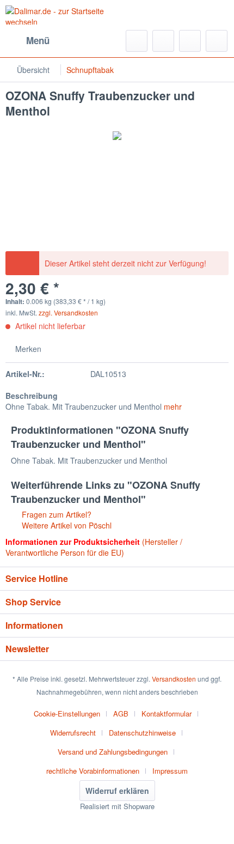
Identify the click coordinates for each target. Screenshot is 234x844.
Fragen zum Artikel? (55, 514)
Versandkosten (174, 678)
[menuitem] (27, 41)
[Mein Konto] (190, 41)
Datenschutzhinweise (142, 732)
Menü (38, 40)
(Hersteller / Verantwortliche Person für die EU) (93, 547)
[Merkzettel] (163, 41)
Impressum (170, 771)
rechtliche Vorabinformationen (92, 771)
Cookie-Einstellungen (67, 713)
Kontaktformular (166, 713)
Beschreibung (31, 395)
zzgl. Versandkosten (68, 312)
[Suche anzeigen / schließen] (136, 41)
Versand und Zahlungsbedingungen (113, 751)
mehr (173, 406)
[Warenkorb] (216, 41)
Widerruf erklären (117, 790)
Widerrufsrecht (73, 732)
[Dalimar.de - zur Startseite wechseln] (61, 15)
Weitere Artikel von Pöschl (66, 525)
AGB (120, 713)
